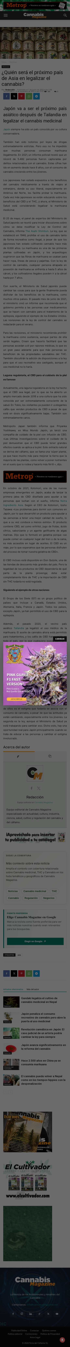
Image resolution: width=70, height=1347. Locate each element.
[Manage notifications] (62, 1339)
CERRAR (59, 639)
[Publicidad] (35, 673)
